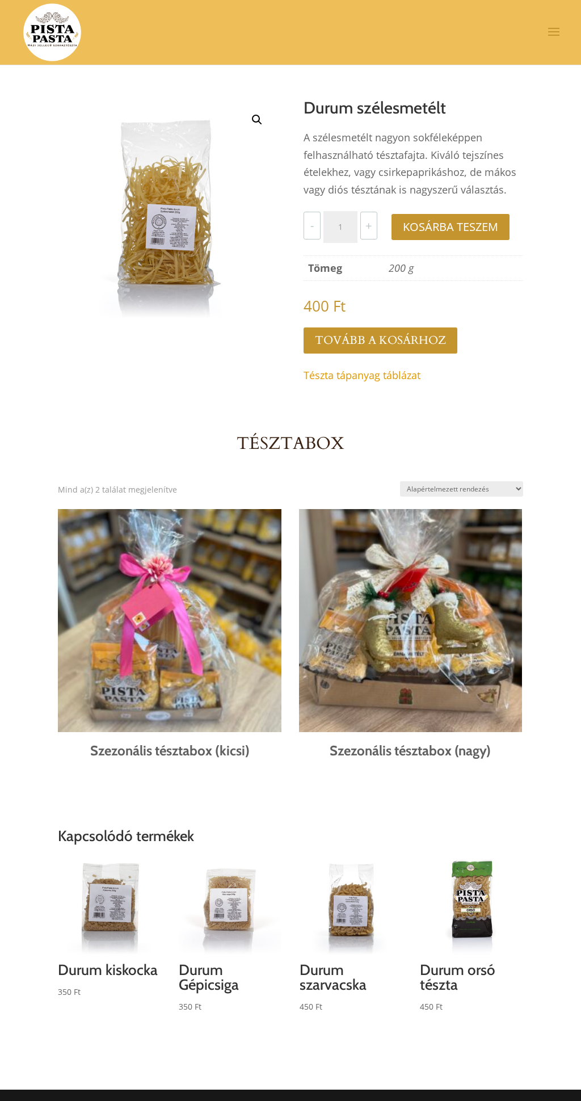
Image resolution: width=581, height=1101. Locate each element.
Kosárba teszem (450, 226)
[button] (257, 120)
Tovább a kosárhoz (380, 340)
